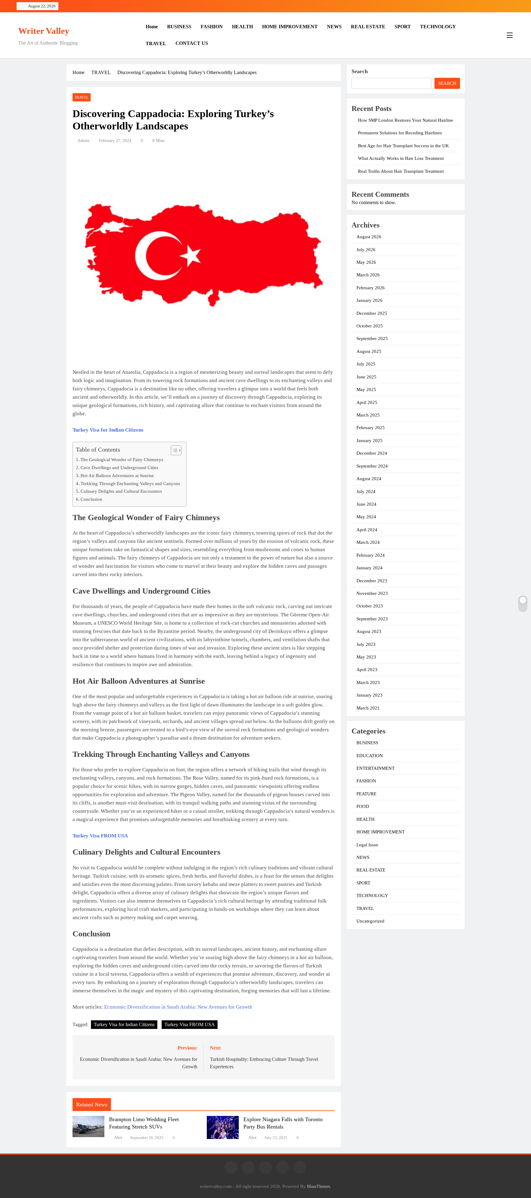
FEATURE (366, 793)
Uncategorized (370, 921)
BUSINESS (179, 26)
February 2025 (370, 427)
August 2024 (368, 478)
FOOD (362, 806)
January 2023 (369, 695)
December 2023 (371, 580)
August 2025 (368, 351)
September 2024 (372, 466)
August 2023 (368, 631)
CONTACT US (191, 43)
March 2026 (368, 274)
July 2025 (366, 364)
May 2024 (366, 516)
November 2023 (372, 593)
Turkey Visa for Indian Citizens (124, 1024)
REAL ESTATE (368, 26)
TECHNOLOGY (438, 26)
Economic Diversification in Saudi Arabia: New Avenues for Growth (178, 1007)
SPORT (403, 26)
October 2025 (369, 325)
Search (360, 71)
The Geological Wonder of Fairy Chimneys (122, 459)
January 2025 (369, 440)
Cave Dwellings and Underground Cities (119, 467)
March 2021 (368, 708)
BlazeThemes (318, 1186)
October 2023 (369, 605)
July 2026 (366, 249)
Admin (83, 140)
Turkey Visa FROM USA (189, 1024)
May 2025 (366, 389)
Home (152, 26)
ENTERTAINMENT (375, 768)
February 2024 (370, 555)
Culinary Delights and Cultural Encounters (121, 491)
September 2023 (372, 618)
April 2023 (366, 669)
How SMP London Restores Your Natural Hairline (405, 120)
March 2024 (368, 542)
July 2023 (366, 644)
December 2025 (371, 313)
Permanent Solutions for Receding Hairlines (400, 132)
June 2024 (366, 504)
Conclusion (91, 499)
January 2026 (369, 300)
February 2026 (370, 287)
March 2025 (368, 415)
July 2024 (366, 491)
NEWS (334, 26)
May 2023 (366, 656)
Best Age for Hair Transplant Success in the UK (403, 145)
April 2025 (366, 402)
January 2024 (369, 567)
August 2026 (368, 236)
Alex (118, 1137)
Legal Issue (367, 844)
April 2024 (366, 529)
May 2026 (366, 262)
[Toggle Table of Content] (173, 450)
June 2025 (366, 376)
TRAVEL (156, 43)
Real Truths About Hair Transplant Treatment (401, 171)
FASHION (212, 26)
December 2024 (371, 453)
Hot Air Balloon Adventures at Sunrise (117, 475)
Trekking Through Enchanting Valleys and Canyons (130, 483)
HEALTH (242, 26)
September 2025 (372, 338)
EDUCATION (369, 755)
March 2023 (368, 682)
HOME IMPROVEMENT (290, 26)
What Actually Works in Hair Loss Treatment (401, 158)
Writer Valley (43, 31)
